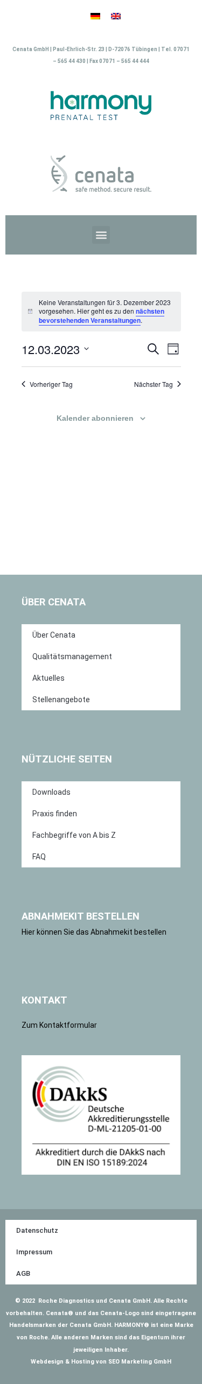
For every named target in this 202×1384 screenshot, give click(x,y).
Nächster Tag (153, 384)
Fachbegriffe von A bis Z (74, 835)
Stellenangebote (61, 699)
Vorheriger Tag (51, 384)
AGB (23, 1273)
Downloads (51, 792)
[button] (101, 235)
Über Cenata (53, 635)
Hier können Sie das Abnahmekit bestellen (94, 932)
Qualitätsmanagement (72, 656)
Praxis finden (54, 813)
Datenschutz (37, 1230)
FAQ (39, 856)
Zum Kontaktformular (59, 1025)
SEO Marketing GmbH (139, 1361)
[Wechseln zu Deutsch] (95, 16)
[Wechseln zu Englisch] (116, 16)
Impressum (34, 1252)
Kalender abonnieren (95, 418)
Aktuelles (48, 678)
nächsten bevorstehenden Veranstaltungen (101, 315)
